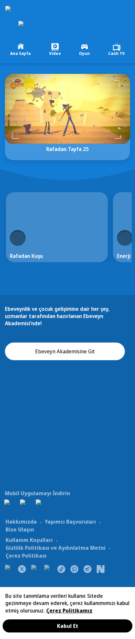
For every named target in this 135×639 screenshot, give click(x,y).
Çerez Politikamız (69, 610)
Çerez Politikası (26, 555)
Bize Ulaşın (20, 529)
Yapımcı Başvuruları (70, 521)
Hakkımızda (21, 521)
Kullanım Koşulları (29, 540)
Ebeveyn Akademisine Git (65, 351)
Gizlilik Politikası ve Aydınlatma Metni (56, 547)
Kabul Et (67, 626)
